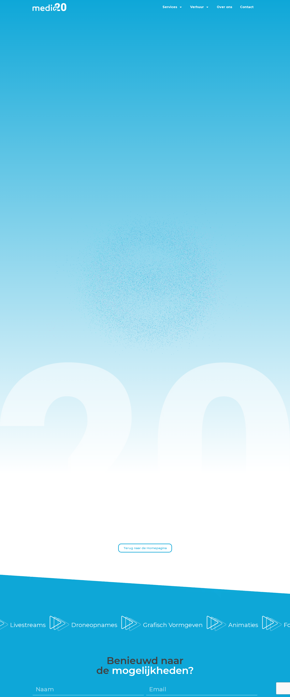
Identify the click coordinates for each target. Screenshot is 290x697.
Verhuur (197, 7)
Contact (247, 7)
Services (170, 7)
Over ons (224, 7)
